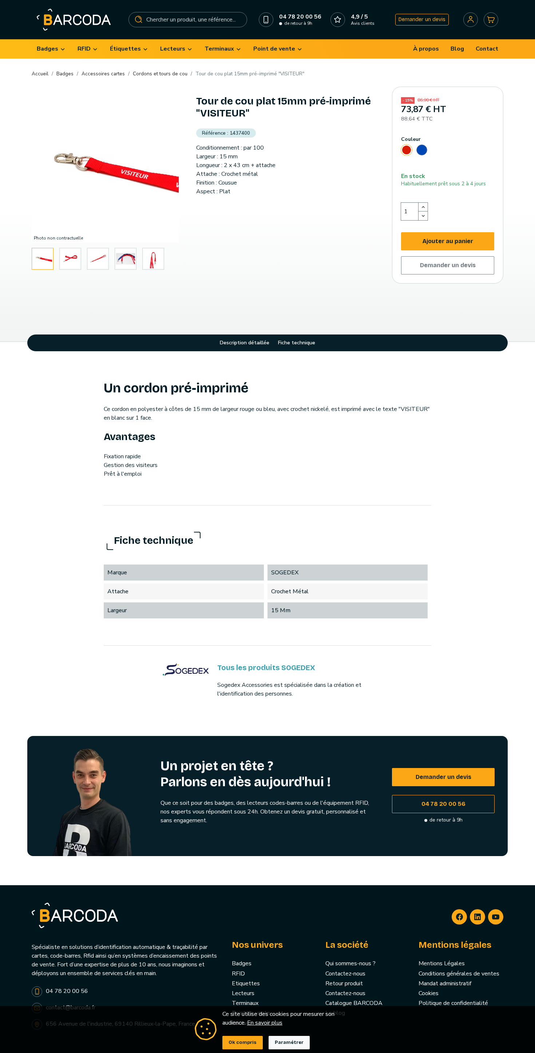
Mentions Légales (442, 963)
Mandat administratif (445, 983)
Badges (241, 963)
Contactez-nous (345, 974)
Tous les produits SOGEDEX (266, 667)
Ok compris (243, 1042)
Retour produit (344, 983)
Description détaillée (244, 342)
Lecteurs (243, 993)
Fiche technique (296, 342)
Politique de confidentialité (453, 1003)
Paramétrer (289, 1042)
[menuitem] (51, 49)
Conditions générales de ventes (459, 974)
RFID (238, 974)
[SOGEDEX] (186, 669)
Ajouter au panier (448, 241)
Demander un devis (422, 19)
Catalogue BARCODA (354, 1003)
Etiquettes (246, 983)
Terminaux (245, 1003)
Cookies (429, 993)
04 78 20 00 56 (443, 803)
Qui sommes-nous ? (350, 963)
